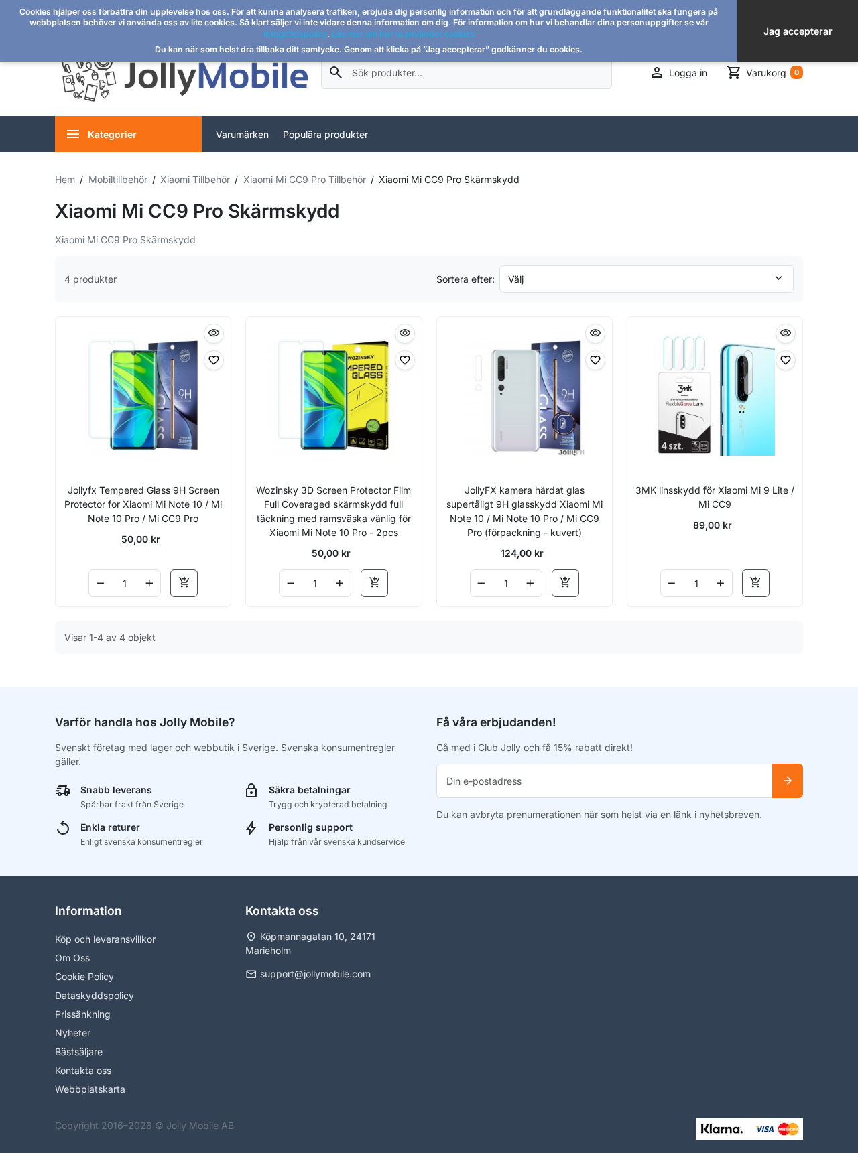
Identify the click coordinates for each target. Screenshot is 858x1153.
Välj (516, 279)
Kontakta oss (83, 1070)
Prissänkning (83, 1014)
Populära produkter (325, 134)
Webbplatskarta (90, 1089)
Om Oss (72, 957)
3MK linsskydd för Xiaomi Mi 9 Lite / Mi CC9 (714, 497)
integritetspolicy (295, 34)
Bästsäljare (79, 1051)
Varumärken (242, 134)
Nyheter (72, 1032)
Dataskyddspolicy (94, 995)
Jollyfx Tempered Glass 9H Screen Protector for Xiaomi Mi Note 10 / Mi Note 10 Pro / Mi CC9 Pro (143, 504)
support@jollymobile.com (315, 973)
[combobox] (467, 72)
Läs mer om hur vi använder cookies (403, 34)
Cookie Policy (84, 976)
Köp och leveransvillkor (105, 939)
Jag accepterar (798, 31)
